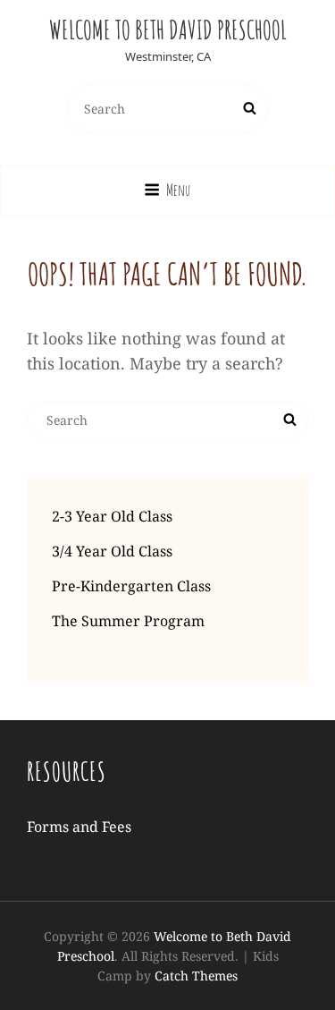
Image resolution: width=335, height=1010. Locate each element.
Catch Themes (196, 975)
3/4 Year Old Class (112, 551)
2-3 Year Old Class (112, 516)
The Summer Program (128, 621)
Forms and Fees (79, 826)
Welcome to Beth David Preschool (168, 30)
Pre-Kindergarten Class (131, 586)
